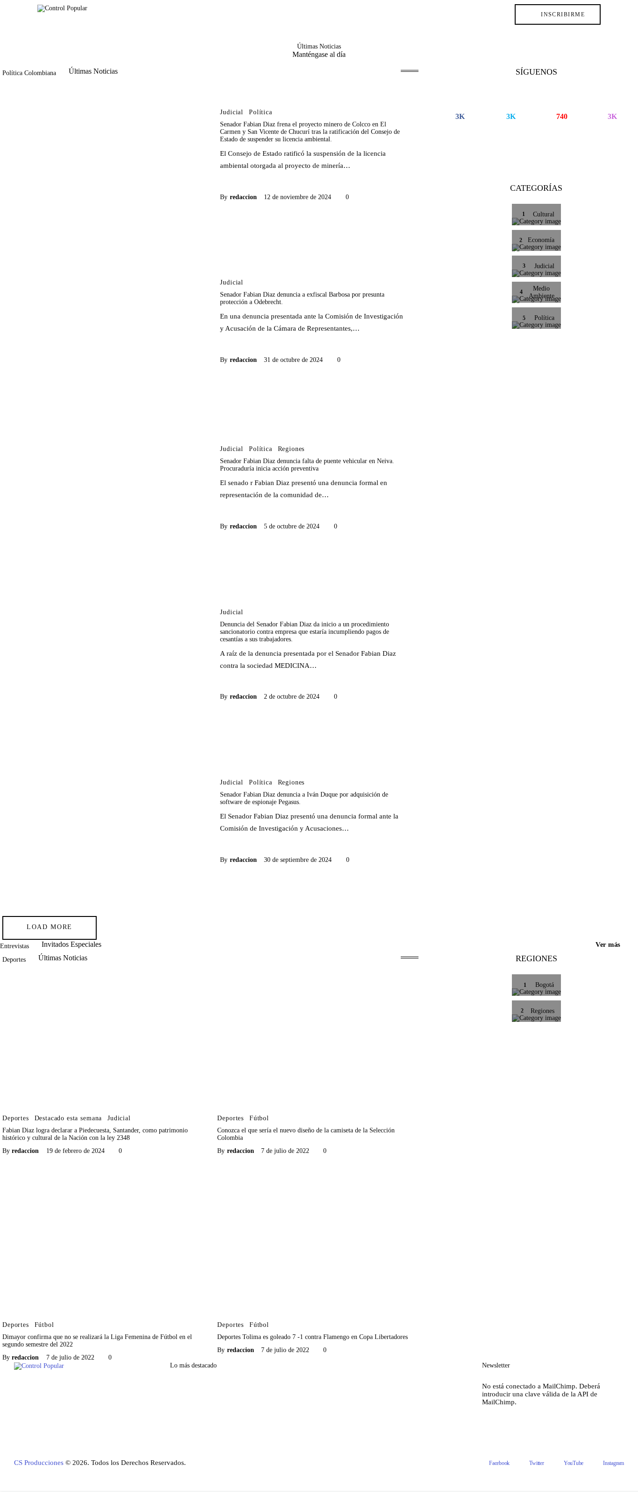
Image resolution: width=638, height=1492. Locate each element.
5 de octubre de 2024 (291, 526)
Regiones (291, 449)
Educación (185, 1436)
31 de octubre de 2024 (293, 359)
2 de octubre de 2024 (291, 696)
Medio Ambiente (195, 1418)
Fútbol (259, 1118)
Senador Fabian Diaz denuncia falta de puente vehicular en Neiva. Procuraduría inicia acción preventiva (307, 465)
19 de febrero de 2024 (75, 1150)
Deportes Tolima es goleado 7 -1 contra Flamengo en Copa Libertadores (312, 1336)
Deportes (15, 1118)
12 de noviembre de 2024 (297, 197)
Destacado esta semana (68, 1118)
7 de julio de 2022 (285, 1150)
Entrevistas (186, 1453)
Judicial (231, 112)
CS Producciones (39, 1462)
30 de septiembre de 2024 (298, 859)
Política (260, 112)
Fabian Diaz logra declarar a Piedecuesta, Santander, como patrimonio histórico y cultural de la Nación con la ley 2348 (95, 1134)
